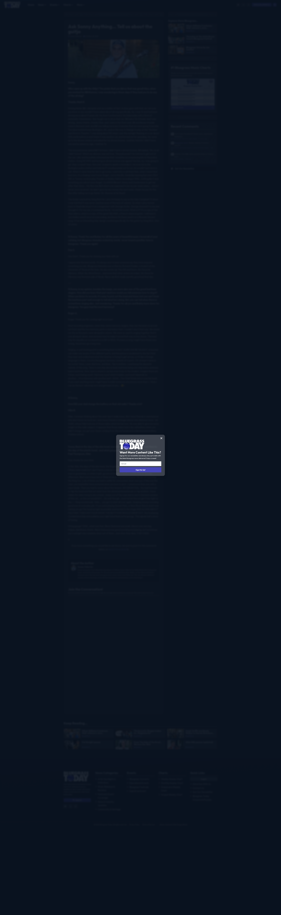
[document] (140, 457)
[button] (161, 438)
